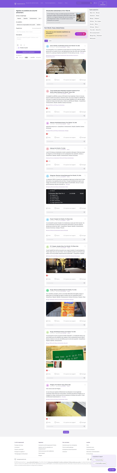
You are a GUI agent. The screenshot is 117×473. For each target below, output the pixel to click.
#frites (71, 55)
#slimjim (66, 130)
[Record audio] (24, 45)
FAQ (87, 445)
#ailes (66, 187)
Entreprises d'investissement (69, 449)
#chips (66, 399)
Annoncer (64, 451)
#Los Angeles (98, 21)
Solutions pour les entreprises (69, 445)
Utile (49, 80)
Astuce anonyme (90, 449)
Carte (42, 3)
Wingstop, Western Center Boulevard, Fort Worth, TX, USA (65, 175)
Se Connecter (102, 3)
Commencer (80, 34)
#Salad (97, 15)
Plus (66, 3)
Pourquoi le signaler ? (19, 451)
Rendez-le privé (24, 48)
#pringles (48, 399)
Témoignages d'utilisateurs (21, 454)
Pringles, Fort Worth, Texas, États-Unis (60, 384)
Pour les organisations (50, 3)
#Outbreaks (99, 35)
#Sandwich (92, 15)
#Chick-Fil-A (98, 30)
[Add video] (21, 45)
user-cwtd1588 (63, 333)
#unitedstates (63, 55)
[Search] (91, 3)
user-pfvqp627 (63, 247)
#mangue (72, 299)
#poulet (68, 55)
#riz (70, 256)
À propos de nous (18, 445)
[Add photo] (18, 45)
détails (68, 47)
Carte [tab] (50, 41)
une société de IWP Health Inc (33, 462)
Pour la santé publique (67, 447)
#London (92, 24)
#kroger (47, 299)
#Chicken (92, 21)
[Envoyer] (84, 84)
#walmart (48, 130)
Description (19, 35)
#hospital (48, 105)
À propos (60, 3)
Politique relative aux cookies (75, 462)
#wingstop (48, 187)
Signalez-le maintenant (28, 52)
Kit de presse (89, 454)
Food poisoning (99, 460)
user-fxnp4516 (63, 291)
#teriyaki (66, 230)
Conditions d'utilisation (63, 462)
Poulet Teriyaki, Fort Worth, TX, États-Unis (61, 219)
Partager (83, 80)
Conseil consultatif (18, 449)
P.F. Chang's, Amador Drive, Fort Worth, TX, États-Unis (64, 246)
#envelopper (77, 256)
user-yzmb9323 (63, 93)
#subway (48, 158)
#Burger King (93, 35)
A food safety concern (100, 463)
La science (16, 447)
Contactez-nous (90, 447)
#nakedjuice (52, 299)
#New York (92, 12)
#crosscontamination (54, 158)
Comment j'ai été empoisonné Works (47, 445)
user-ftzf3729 (63, 149)
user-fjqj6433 (63, 220)
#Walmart (97, 18)
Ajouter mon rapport (70, 80)
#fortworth (54, 55)
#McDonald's (93, 38)
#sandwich (75, 55)
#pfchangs (48, 256)
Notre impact (42, 453)
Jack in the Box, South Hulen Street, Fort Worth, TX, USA (65, 45)
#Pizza (96, 24)
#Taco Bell (92, 30)
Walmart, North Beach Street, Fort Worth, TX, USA (63, 122)
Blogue (40, 455)
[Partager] (85, 46)
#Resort (97, 27)
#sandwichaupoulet (50, 56)
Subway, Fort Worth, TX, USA (57, 148)
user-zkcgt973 (63, 47)
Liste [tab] (46, 41)
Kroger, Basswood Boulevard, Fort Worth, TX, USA (63, 290)
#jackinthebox (49, 55)
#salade (72, 256)
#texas (58, 55)
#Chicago (92, 27)
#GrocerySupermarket (94, 32)
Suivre (57, 80)
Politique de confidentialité (53, 462)
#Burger (91, 18)
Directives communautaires (92, 451)
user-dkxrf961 (63, 386)
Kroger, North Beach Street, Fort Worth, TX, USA (63, 331)
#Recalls (98, 12)
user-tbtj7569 (63, 176)
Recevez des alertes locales (32, 3)
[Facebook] (88, 459)
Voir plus (82, 53)
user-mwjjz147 (63, 124)
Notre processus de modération (46, 451)
